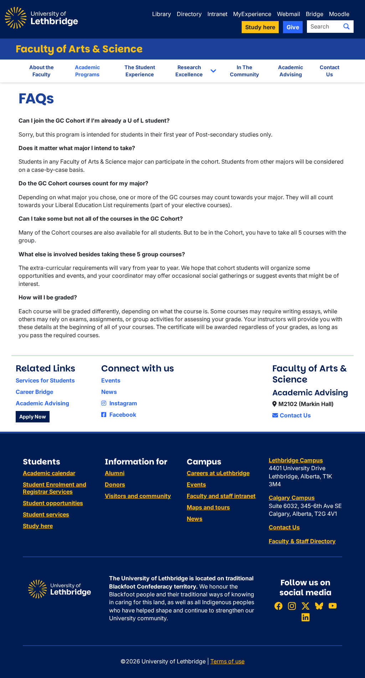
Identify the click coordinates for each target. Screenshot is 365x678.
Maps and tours (208, 507)
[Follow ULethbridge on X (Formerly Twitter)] (305, 606)
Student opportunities (53, 503)
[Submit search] (346, 26)
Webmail (288, 13)
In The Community (244, 70)
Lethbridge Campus (296, 460)
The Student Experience (139, 70)
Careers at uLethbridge (218, 473)
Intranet (217, 13)
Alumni (114, 473)
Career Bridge (34, 391)
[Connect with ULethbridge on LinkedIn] (305, 617)
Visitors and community (138, 495)
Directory (189, 13)
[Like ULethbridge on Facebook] (278, 606)
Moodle (339, 13)
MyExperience (252, 13)
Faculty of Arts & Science (79, 49)
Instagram (122, 403)
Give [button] (293, 27)
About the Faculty (41, 70)
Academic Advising (290, 70)
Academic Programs (87, 70)
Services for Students (45, 380)
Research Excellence (189, 70)
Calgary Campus (292, 497)
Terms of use (227, 661)
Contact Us (329, 70)
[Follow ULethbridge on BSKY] (319, 606)
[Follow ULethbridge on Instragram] (292, 606)
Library (161, 13)
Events (110, 380)
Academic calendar (49, 473)
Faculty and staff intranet (221, 495)
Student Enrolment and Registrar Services (54, 488)
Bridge (314, 13)
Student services (46, 514)
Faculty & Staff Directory (302, 541)
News (109, 391)
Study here (38, 525)
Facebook (122, 414)
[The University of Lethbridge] (59, 588)
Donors (115, 484)
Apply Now (32, 417)
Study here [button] (260, 27)
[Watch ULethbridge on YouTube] (332, 606)
